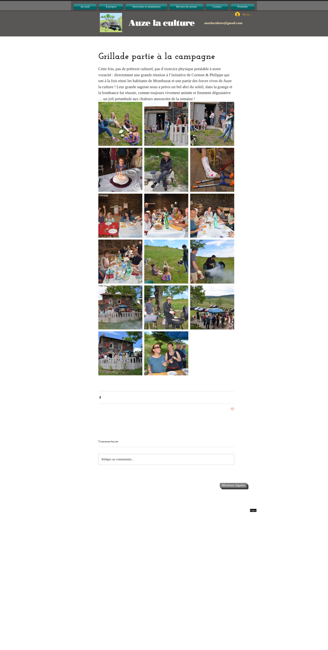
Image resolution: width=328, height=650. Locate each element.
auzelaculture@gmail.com (223, 23)
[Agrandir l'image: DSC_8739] (212, 307)
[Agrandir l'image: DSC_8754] (212, 216)
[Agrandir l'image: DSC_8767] (120, 170)
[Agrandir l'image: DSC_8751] (166, 262)
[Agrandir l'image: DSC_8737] (120, 124)
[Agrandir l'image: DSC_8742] (212, 262)
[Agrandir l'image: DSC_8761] (166, 170)
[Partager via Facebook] (100, 397)
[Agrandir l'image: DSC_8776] (166, 124)
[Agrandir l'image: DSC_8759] (212, 170)
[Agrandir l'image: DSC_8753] (120, 262)
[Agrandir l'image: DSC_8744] (166, 307)
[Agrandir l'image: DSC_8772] (212, 124)
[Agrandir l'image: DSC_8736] (120, 353)
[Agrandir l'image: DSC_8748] (120, 307)
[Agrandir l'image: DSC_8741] (166, 353)
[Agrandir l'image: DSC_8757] (120, 216)
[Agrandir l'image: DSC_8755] (166, 216)
